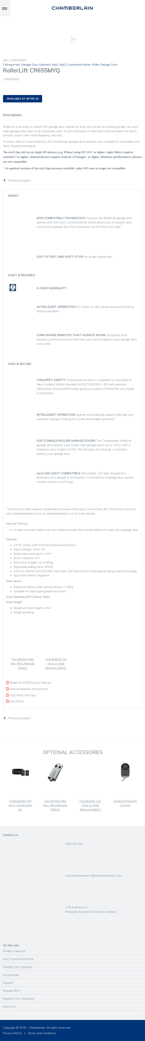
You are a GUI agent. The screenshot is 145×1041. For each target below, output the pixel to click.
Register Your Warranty (18, 998)
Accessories (11, 975)
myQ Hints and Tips (22, 695)
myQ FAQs (16, 701)
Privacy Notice (12, 1033)
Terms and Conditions (42, 1033)
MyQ (55, 64)
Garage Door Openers (36, 64)
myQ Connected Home (18, 959)
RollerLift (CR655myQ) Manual (30, 682)
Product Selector (14, 951)
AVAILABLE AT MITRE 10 (22, 98)
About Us (9, 1006)
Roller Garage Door (104, 64)
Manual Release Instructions (28, 689)
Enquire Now (11, 990)
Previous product (19, 180)
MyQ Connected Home (75, 64)
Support (8, 982)
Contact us (10, 835)
